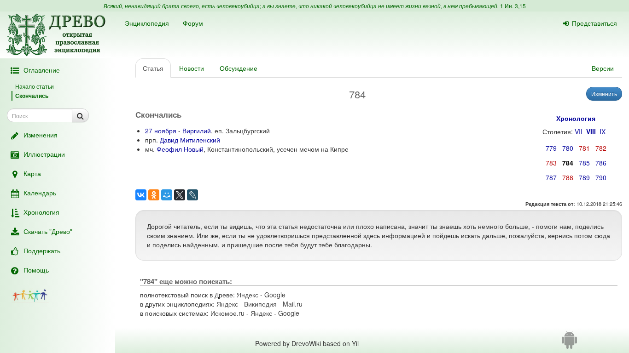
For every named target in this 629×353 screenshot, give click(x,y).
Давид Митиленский (190, 139)
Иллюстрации (44, 154)
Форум (193, 23)
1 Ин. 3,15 (513, 6)
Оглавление (41, 69)
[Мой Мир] (166, 194)
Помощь (36, 269)
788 (567, 177)
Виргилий (196, 130)
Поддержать (41, 250)
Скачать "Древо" (47, 231)
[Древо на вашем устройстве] (569, 343)
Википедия (260, 303)
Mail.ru (293, 303)
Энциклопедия (147, 23)
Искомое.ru (227, 313)
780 (567, 148)
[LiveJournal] (192, 194)
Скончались (31, 95)
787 (551, 177)
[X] (179, 194)
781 (584, 148)
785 (584, 162)
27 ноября (160, 130)
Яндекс (247, 294)
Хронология (41, 211)
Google (274, 294)
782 (600, 148)
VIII (591, 131)
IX (603, 131)
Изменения (40, 134)
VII (578, 131)
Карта (32, 173)
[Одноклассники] (153, 194)
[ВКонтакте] (140, 194)
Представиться (594, 23)
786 (600, 162)
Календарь (39, 192)
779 (551, 148)
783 (551, 162)
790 (600, 177)
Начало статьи (34, 86)
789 (584, 177)
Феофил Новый (180, 149)
